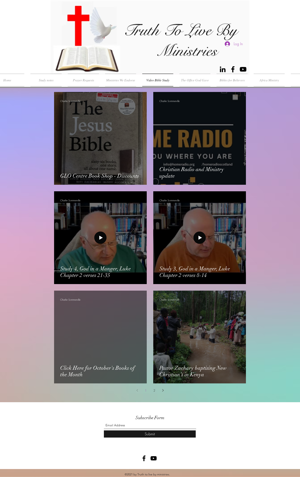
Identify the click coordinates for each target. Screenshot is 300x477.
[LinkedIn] (223, 69)
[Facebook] (233, 69)
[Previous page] (137, 390)
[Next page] (163, 390)
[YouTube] (243, 69)
